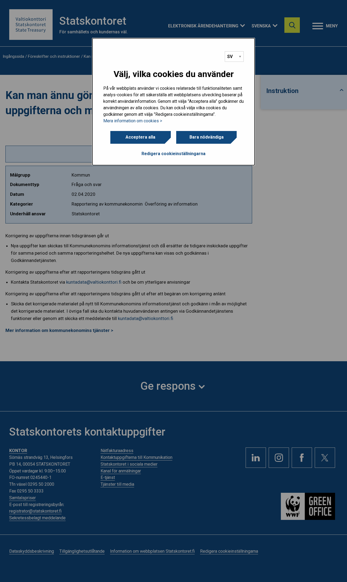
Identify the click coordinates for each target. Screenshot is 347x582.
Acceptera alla (140, 137)
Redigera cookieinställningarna (173, 153)
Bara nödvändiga (206, 137)
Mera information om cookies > (132, 120)
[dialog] (173, 101)
